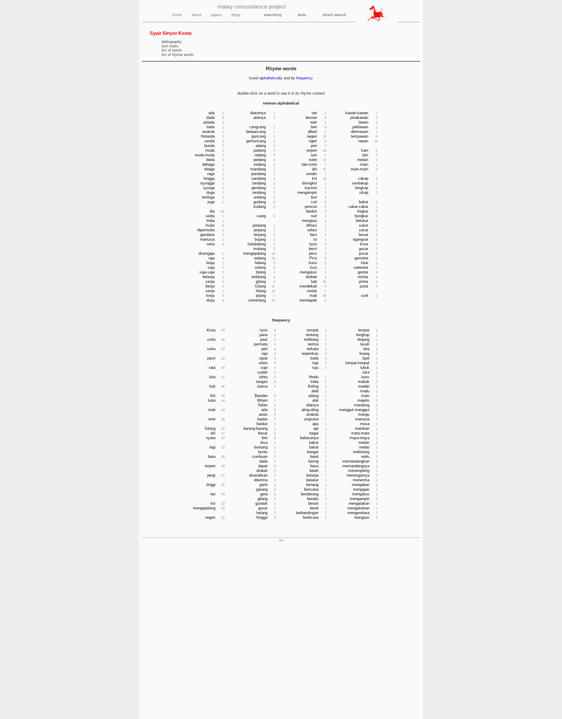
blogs (236, 15)
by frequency (302, 78)
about (196, 15)
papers (216, 15)
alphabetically (270, 78)
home (177, 15)
